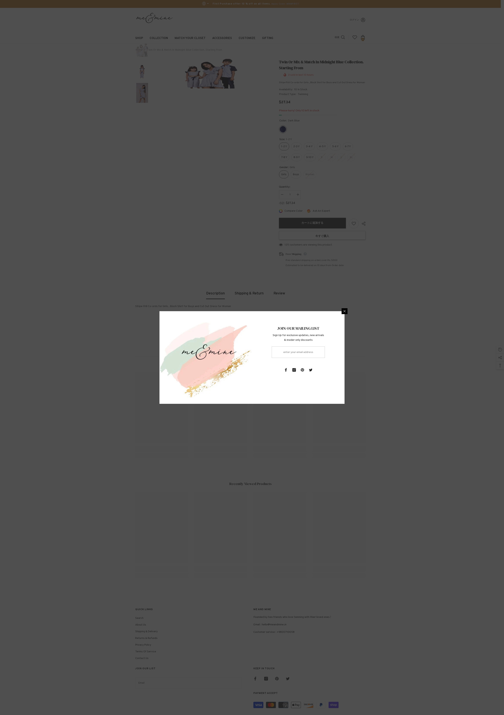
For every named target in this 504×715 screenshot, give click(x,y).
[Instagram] (294, 370)
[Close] (344, 311)
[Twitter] (311, 370)
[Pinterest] (302, 370)
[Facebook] (286, 370)
